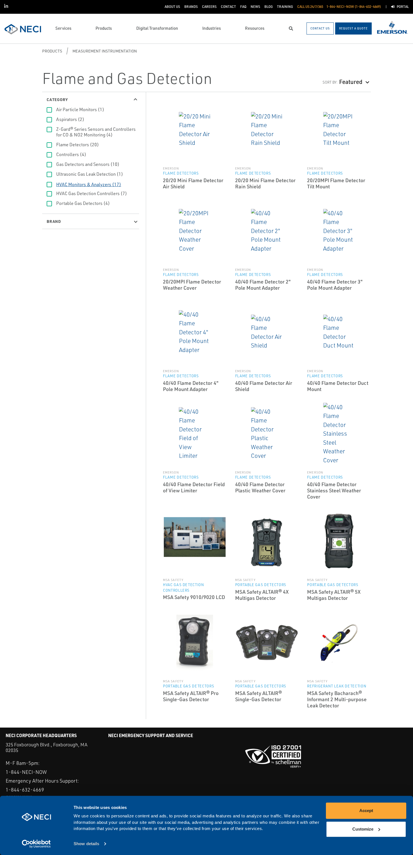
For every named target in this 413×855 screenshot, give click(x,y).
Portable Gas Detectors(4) (83, 203)
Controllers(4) (71, 154)
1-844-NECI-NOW (26, 772)
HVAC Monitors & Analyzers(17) (88, 184)
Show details (86, 844)
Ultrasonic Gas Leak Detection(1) (89, 174)
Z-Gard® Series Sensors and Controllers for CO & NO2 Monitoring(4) (96, 132)
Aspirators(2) (70, 119)
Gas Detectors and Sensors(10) (87, 164)
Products (52, 51)
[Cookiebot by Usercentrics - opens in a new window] (36, 844)
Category (57, 99)
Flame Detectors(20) (77, 144)
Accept (366, 810)
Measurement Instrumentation (104, 51)
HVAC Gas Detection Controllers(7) (91, 193)
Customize (362, 829)
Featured (350, 81)
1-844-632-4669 (25, 790)
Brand (54, 221)
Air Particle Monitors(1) (80, 109)
